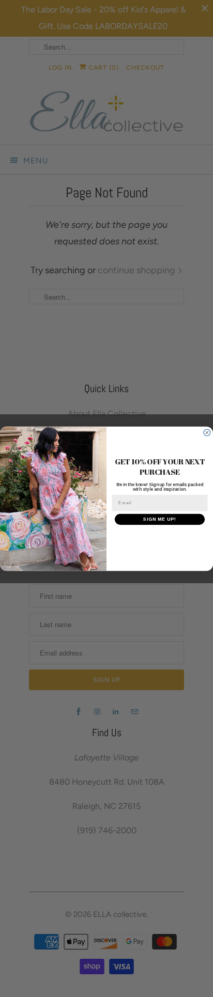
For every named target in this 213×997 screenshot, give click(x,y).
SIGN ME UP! (159, 519)
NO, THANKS (159, 535)
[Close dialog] (207, 432)
